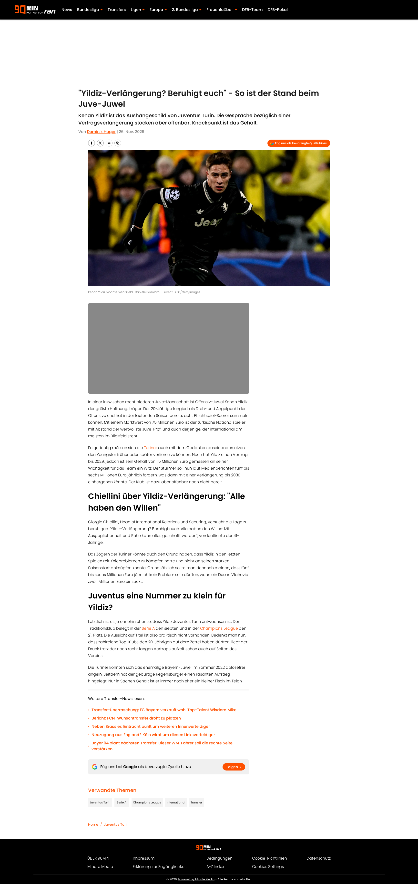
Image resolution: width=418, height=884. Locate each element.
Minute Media (100, 866)
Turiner (150, 448)
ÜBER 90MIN (98, 858)
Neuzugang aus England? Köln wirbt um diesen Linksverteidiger (153, 735)
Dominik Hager (101, 131)
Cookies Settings (268, 866)
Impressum (143, 858)
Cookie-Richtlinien (269, 858)
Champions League (219, 628)
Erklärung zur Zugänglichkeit (160, 866)
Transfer (196, 802)
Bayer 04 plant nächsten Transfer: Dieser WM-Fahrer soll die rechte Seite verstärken (162, 746)
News (66, 9)
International (176, 802)
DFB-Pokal (278, 9)
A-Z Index (215, 866)
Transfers (117, 9)
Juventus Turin (100, 802)
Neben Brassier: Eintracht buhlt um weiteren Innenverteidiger (151, 726)
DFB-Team (252, 9)
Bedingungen (219, 858)
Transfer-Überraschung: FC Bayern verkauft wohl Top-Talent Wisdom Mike (164, 710)
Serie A (148, 628)
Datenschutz (318, 858)
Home (93, 824)
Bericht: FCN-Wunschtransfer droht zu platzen (136, 718)
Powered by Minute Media (196, 879)
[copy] (117, 143)
